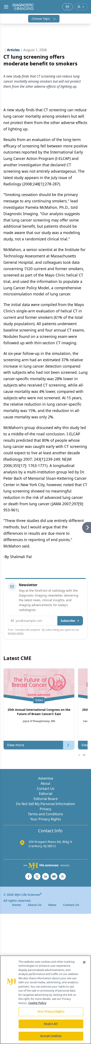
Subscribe (68, 621)
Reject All (50, 1024)
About (45, 783)
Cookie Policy (37, 1003)
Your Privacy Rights (45, 819)
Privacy (45, 809)
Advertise (45, 778)
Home (16, 905)
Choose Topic (41, 19)
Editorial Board (46, 798)
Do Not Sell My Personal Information (45, 803)
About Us (34, 905)
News (52, 905)
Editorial (45, 793)
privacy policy (16, 633)
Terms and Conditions (45, 814)
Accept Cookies (50, 1036)
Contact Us (45, 788)
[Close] (84, 962)
